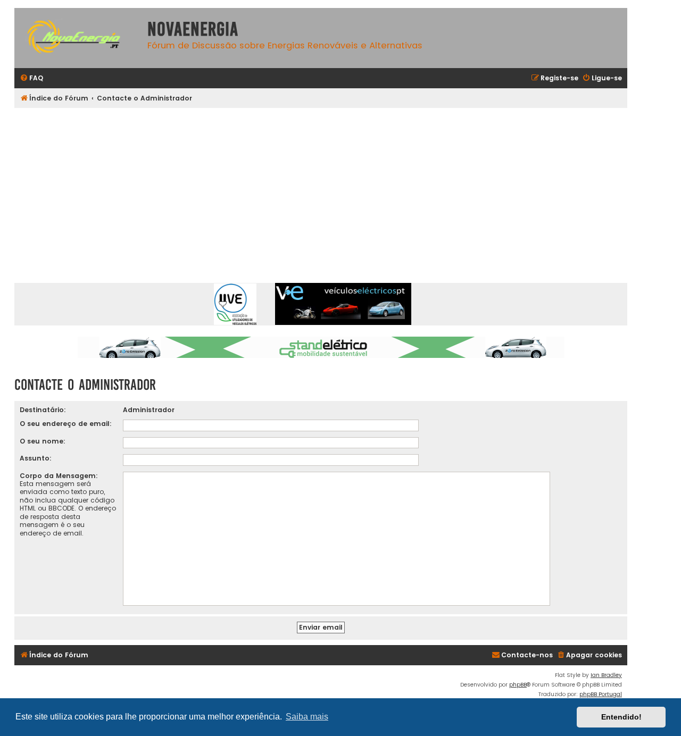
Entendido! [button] (621, 717)
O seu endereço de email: (66, 423)
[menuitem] (31, 78)
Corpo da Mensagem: (59, 475)
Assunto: (36, 458)
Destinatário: (43, 409)
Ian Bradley (606, 675)
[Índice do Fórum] (78, 38)
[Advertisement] (320, 187)
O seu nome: (42, 441)
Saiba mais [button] (307, 716)
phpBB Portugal (600, 694)
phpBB (518, 685)
